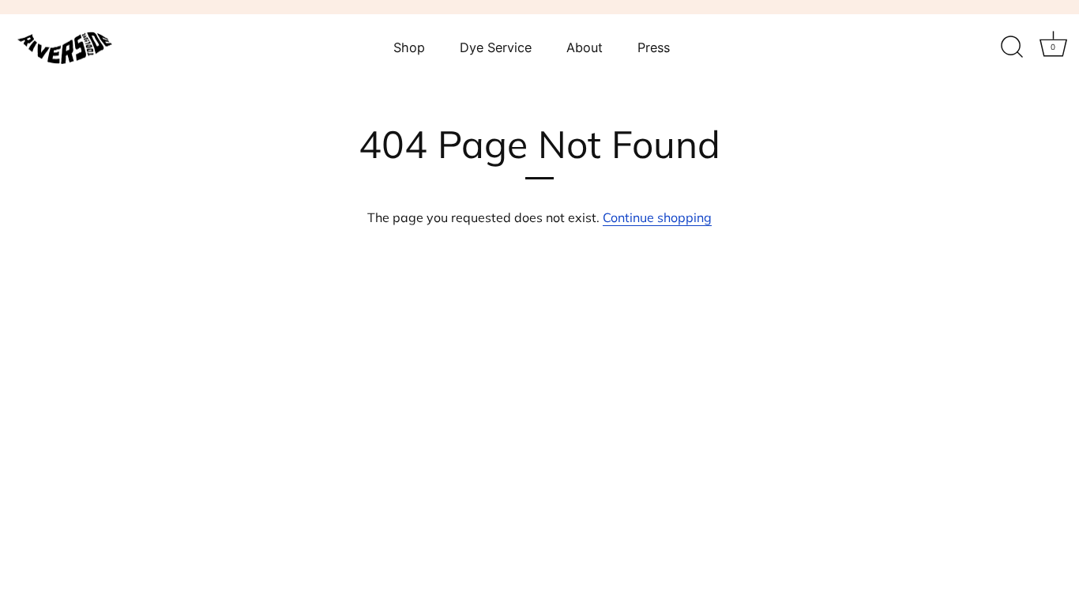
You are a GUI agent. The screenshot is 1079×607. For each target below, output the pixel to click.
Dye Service (496, 47)
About (584, 47)
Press (653, 47)
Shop (409, 47)
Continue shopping (657, 217)
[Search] (1011, 47)
